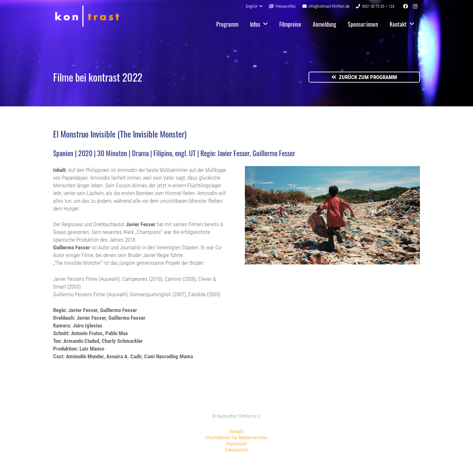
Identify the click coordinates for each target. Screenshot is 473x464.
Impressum (236, 444)
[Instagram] (415, 6)
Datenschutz (236, 450)
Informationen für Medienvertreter (236, 438)
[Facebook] (405, 6)
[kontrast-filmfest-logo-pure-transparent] (87, 16)
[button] (254, 6)
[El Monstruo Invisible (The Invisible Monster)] (332, 262)
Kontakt (236, 431)
